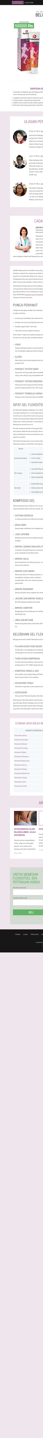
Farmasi (17, 934)
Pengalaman (34, 934)
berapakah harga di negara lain (33, 294)
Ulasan (25, 934)
